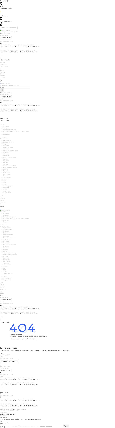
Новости (2, 72)
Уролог (5, 184)
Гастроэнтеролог (8, 147)
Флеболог (6, 187)
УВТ (4, 181)
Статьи (2, 74)
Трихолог (6, 179)
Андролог (6, 144)
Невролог (6, 161)
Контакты (2, 75)
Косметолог (6, 155)
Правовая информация (10, 129)
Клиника (2, 62)
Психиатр (6, 171)
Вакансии (6, 133)
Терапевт (6, 176)
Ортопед (5, 164)
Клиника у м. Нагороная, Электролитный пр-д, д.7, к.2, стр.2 (17, 50)
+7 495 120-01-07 (7, 34)
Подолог (5, 169)
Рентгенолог (7, 174)
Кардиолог (6, 154)
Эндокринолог (7, 191)
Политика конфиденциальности (9, 411)
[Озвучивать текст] (1, 23)
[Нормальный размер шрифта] (1, 4)
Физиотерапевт (7, 186)
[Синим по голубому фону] (0, 14)
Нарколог (6, 159)
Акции (2, 70)
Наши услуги (3, 64)
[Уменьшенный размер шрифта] (1, 2)
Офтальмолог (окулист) (10, 167)
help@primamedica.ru (6, 41)
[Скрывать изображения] (1, 19)
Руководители (7, 140)
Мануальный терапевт (10, 157)
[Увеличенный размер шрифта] (1, 6)
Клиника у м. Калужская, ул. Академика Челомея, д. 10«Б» (16, 45)
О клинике (6, 126)
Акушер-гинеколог (8, 142)
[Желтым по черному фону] (0, 12)
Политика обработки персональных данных (16, 131)
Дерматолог (6, 152)
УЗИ (4, 182)
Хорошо (66, 426)
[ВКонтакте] (4, 77)
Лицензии (6, 128)
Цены (1, 69)
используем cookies (46, 426)
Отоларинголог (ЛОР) (9, 166)
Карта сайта (3, 412)
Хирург (5, 189)
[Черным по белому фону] (0, 10)
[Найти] (2, 90)
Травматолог (7, 177)
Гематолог (6, 149)
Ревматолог (6, 172)
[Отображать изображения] (1, 17)
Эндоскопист (7, 193)
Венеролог (6, 145)
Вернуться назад (17, 339)
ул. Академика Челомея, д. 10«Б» (9, 32)
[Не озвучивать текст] (1, 25)
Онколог (5, 162)
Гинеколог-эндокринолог (10, 150)
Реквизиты (6, 134)
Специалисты (4, 66)
